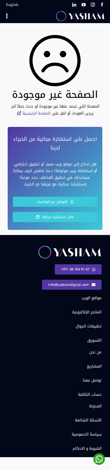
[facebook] (102, 5)
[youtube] (84, 5)
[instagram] (93, 5)
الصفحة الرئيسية (36, 113)
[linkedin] (74, 5)
